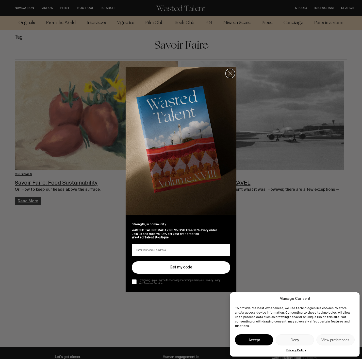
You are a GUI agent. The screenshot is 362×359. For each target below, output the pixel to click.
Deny (295, 340)
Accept (254, 340)
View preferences (335, 340)
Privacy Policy (296, 350)
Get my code (181, 267)
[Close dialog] (230, 73)
